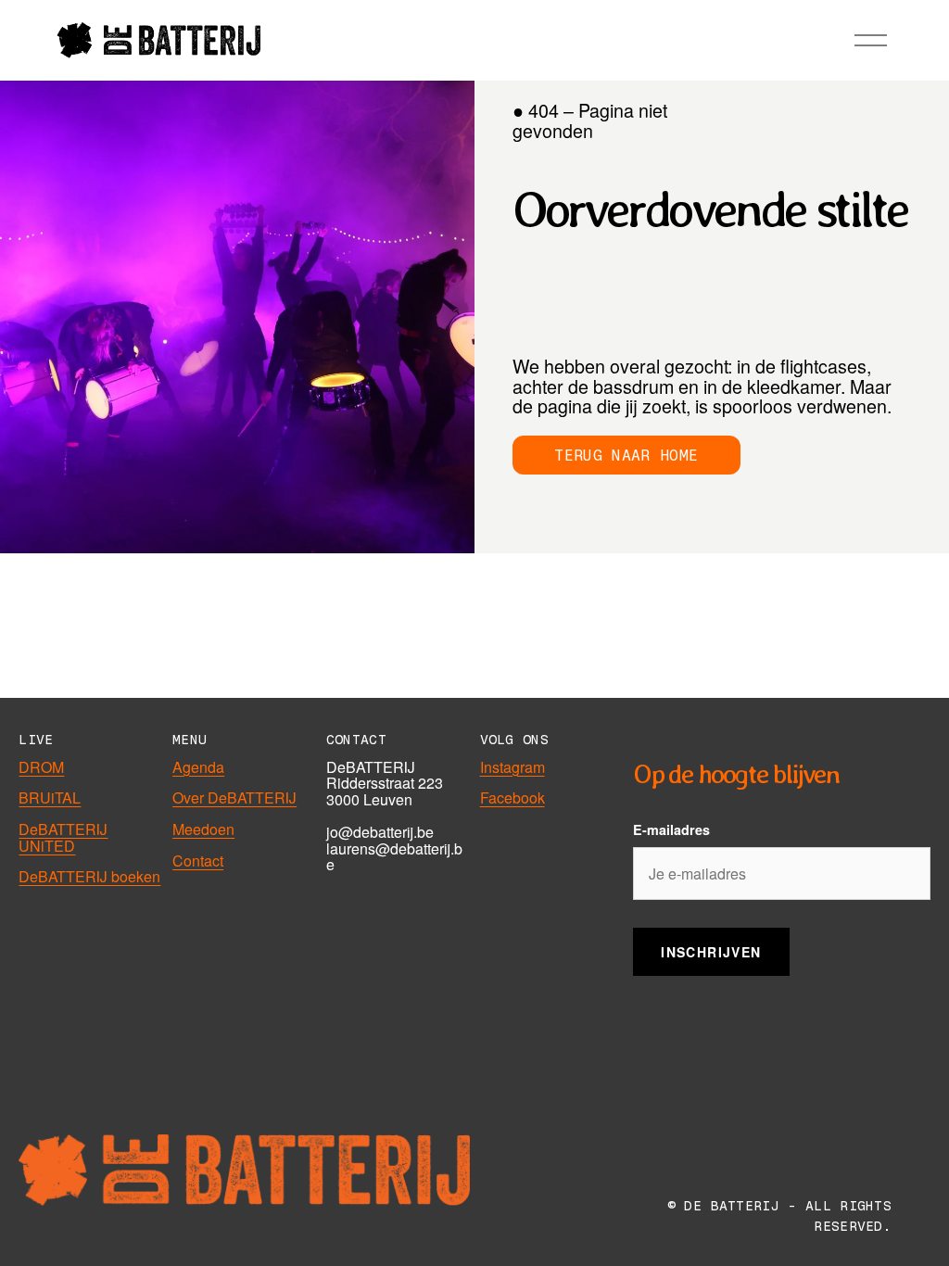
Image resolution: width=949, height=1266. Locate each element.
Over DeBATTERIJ (234, 798)
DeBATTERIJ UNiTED (63, 837)
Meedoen (203, 829)
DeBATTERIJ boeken (89, 876)
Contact (197, 861)
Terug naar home (626, 455)
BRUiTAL (50, 798)
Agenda (198, 767)
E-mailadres (671, 829)
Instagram (512, 767)
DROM (41, 767)
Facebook (512, 798)
